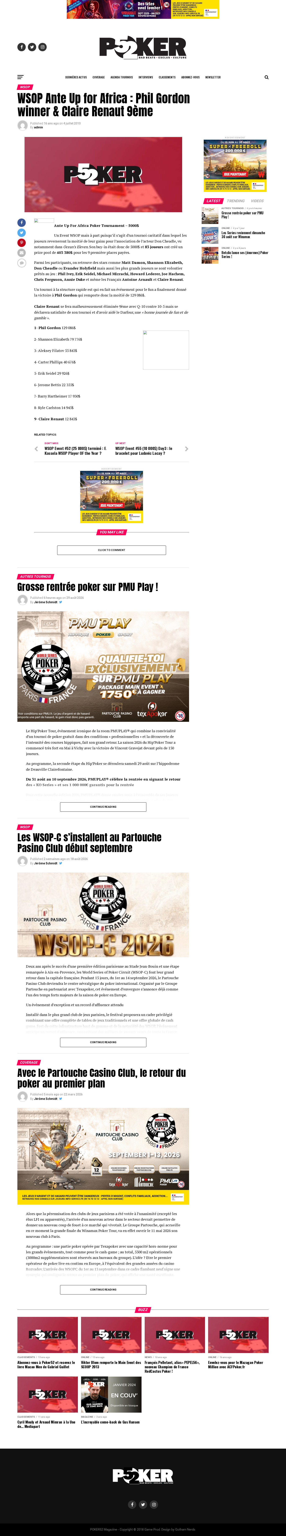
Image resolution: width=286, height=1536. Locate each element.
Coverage (99, 77)
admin (38, 127)
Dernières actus (76, 77)
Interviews (146, 77)
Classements (167, 77)
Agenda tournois (122, 77)
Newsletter (213, 77)
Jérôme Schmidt (45, 602)
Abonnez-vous (190, 77)
